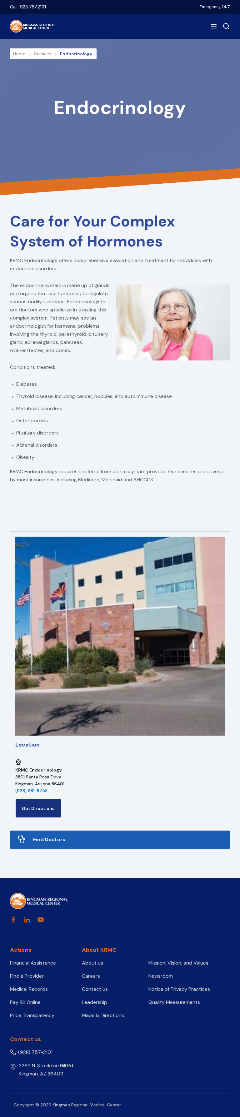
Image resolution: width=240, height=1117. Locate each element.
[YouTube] (41, 919)
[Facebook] (13, 919)
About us (92, 963)
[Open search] (225, 26)
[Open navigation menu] (214, 26)
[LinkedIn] (27, 919)
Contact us (95, 989)
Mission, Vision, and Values (178, 963)
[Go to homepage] (39, 901)
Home (20, 54)
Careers (91, 976)
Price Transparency (32, 1015)
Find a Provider (27, 976)
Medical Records (29, 989)
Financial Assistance (33, 963)
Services (43, 54)
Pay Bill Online (25, 1002)
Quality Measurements (174, 1002)
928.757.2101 (33, 6)
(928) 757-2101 (35, 1052)
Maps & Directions (103, 1015)
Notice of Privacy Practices (179, 989)
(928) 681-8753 (31, 790)
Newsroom (160, 976)
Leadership (94, 1002)
